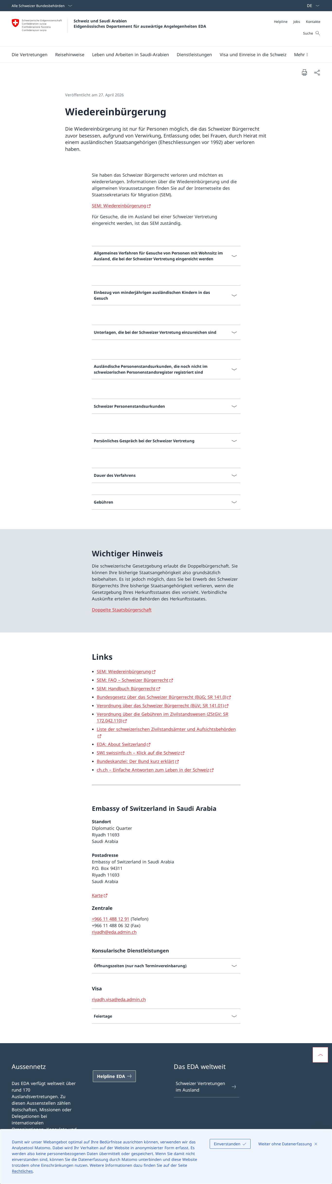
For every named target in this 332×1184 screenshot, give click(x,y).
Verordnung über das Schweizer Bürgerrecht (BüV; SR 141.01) (160, 705)
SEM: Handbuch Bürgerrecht (126, 688)
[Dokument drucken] (304, 72)
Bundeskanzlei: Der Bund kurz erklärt (135, 761)
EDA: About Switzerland (121, 744)
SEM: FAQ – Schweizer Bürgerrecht (132, 680)
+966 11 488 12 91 (110, 919)
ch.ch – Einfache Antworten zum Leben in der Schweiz (153, 770)
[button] (29, 54)
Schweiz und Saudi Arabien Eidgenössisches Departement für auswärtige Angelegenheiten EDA (140, 23)
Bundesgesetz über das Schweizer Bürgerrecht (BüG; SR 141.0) (161, 697)
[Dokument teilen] (317, 72)
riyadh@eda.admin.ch (114, 932)
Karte (97, 895)
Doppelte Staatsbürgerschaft (122, 610)
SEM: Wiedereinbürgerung (119, 205)
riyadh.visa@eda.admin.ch (119, 999)
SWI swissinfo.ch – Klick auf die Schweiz (138, 753)
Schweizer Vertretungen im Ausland (200, 1086)
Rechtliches (22, 1171)
